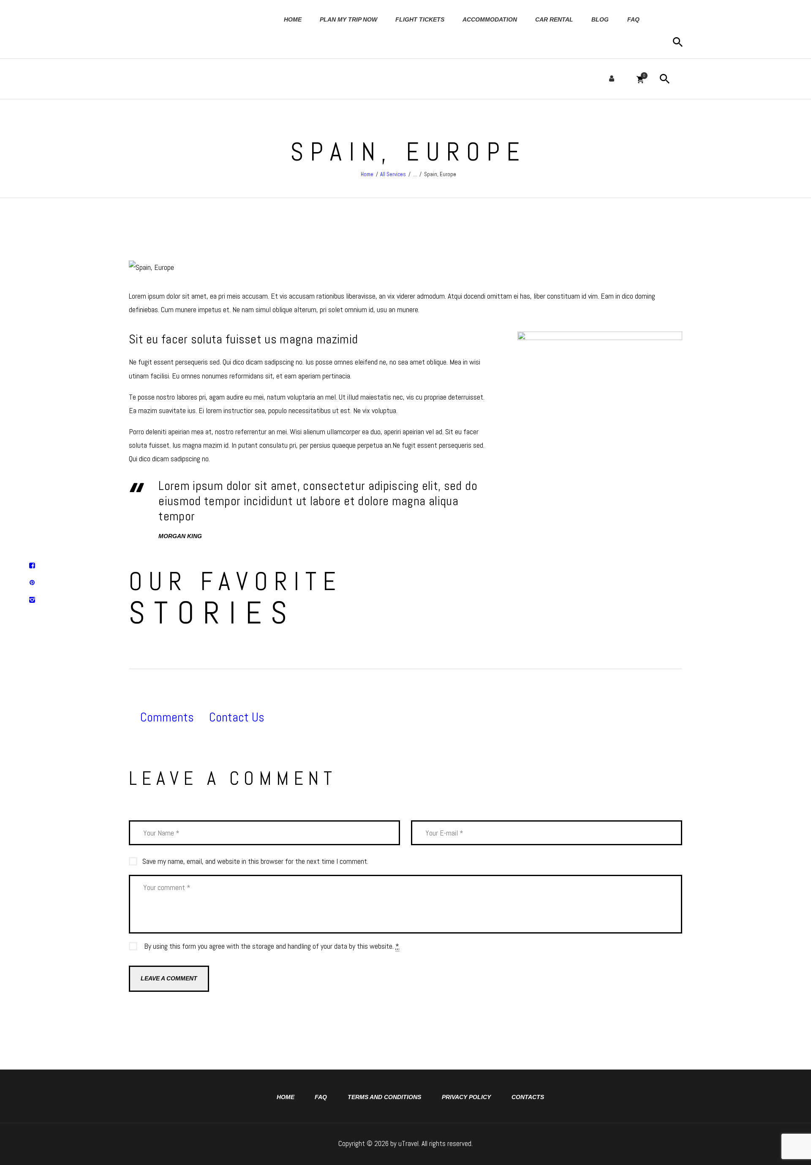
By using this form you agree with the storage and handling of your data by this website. (271, 946)
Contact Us (236, 717)
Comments (167, 717)
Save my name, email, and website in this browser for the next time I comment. (255, 861)
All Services (393, 174)
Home (367, 174)
